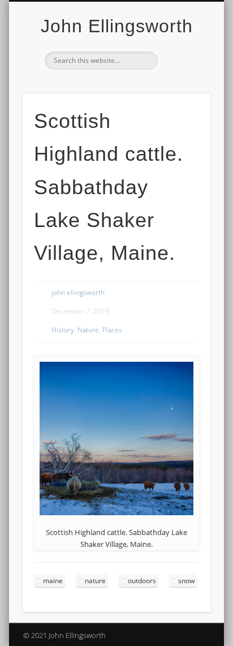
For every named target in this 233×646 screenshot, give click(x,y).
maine (53, 580)
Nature (88, 330)
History (62, 330)
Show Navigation (182, 101)
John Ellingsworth (117, 26)
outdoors (142, 580)
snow (186, 580)
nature (95, 580)
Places (112, 330)
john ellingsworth (78, 292)
